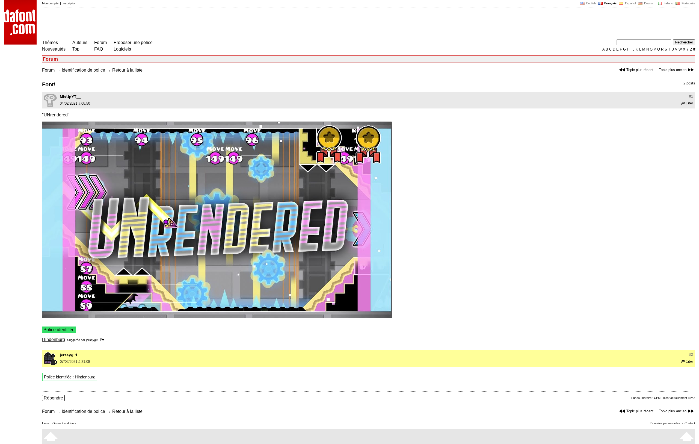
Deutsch (649, 3)
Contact (690, 423)
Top (75, 49)
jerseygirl (92, 340)
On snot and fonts (64, 423)
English (591, 3)
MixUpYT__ (70, 97)
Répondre (53, 398)
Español (629, 3)
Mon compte (50, 3)
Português (687, 3)
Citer (689, 103)
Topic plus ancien (672, 70)
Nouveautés (54, 49)
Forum (100, 42)
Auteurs (79, 42)
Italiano (668, 3)
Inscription (69, 3)
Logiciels (122, 49)
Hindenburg (53, 339)
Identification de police (83, 70)
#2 (691, 354)
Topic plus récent (639, 70)
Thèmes (50, 42)
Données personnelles (665, 423)
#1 (691, 96)
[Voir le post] (103, 340)
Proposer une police (133, 42)
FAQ (98, 49)
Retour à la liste (127, 70)
